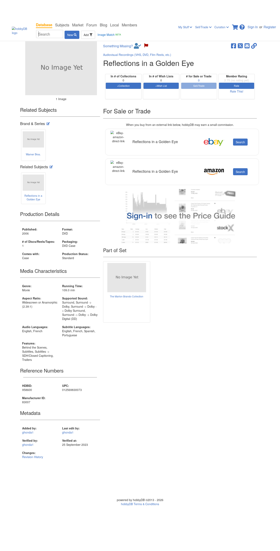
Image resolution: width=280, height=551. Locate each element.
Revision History (32, 457)
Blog (103, 24)
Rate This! (236, 91)
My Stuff (184, 27)
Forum (91, 24)
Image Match (109, 35)
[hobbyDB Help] (242, 26)
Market (77, 24)
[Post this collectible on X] (240, 45)
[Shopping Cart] (235, 26)
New (70, 35)
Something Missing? (118, 46)
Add (87, 35)
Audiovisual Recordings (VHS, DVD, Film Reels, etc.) (137, 55)
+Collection (123, 85)
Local (114, 24)
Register (270, 27)
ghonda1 (28, 432)
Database (44, 24)
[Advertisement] (140, 10)
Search (240, 142)
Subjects (62, 24)
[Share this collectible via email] (247, 45)
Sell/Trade (202, 27)
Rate (236, 85)
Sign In (253, 27)
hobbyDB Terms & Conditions (140, 504)
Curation (220, 27)
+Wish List (161, 85)
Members (129, 24)
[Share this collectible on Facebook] (233, 45)
